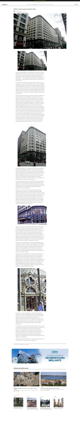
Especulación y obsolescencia (58, 408)
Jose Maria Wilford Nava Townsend (22, 12)
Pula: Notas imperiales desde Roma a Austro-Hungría (49, 388)
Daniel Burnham (21, 344)
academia (16, 344)
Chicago (18, 344)
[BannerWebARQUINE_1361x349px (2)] (40, 363)
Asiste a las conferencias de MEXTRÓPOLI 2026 (40, 0)
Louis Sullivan (27, 344)
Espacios (25, 344)
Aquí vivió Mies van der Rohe (18, 408)
